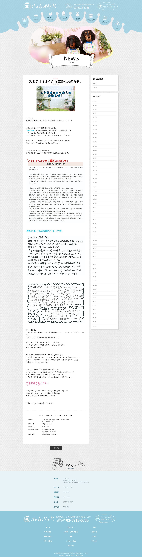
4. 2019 (95, 228)
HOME (24, 24)
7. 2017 (95, 305)
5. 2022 (95, 166)
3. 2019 (95, 232)
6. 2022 (95, 162)
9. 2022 (95, 154)
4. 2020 (95, 191)
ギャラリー (71, 527)
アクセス (94, 541)
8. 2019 (95, 211)
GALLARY (105, 22)
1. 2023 (95, 146)
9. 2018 (95, 252)
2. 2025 (95, 113)
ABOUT (36, 18)
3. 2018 (95, 277)
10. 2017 (95, 293)
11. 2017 (95, 289)
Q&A (117, 27)
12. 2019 (95, 195)
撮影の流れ (47, 536)
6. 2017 (95, 309)
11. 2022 (95, 150)
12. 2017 (95, 285)
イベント (95, 87)
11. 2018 (95, 244)
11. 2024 (95, 117)
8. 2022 (95, 158)
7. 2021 (95, 183)
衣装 (71, 536)
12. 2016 (95, 322)
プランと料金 (48, 541)
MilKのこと (47, 532)
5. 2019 (95, 224)
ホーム (48, 527)
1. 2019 (95, 240)
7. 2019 (95, 215)
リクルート (71, 545)
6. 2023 (95, 142)
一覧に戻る (56, 448)
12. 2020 (95, 187)
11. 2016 (95, 326)
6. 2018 (95, 264)
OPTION (91, 20)
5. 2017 (95, 313)
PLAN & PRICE (63, 17)
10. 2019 (95, 203)
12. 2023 (95, 134)
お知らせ (94, 532)
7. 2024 (95, 121)
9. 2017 (95, 297)
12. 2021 (95, 174)
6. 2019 (95, 219)
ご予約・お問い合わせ (71, 532)
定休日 (94, 83)
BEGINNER (50, 18)
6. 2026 (95, 101)
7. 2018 (95, 260)
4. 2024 (95, 129)
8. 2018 (95, 256)
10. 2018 (95, 248)
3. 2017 (95, 318)
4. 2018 (95, 273)
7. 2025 (95, 109)
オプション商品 (71, 541)
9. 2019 (95, 207)
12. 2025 (95, 105)
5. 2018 (95, 268)
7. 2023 (95, 138)
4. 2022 (95, 170)
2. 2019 (95, 236)
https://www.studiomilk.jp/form (34, 384)
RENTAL (77, 18)
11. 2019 (95, 199)
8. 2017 (95, 301)
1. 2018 (95, 281)
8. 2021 (95, 178)
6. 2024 (95, 125)
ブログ (94, 536)
